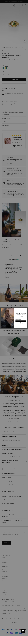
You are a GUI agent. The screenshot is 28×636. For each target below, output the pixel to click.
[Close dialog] (26, 308)
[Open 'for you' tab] (23, 631)
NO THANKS (21, 322)
